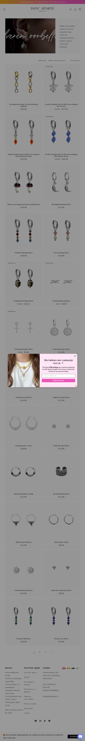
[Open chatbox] (80, 737)
